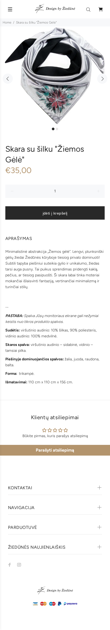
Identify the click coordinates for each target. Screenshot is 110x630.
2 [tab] (57, 129)
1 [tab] (53, 129)
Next (102, 79)
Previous (8, 79)
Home (7, 22)
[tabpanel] (55, 75)
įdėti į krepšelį (55, 213)
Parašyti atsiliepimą (55, 450)
